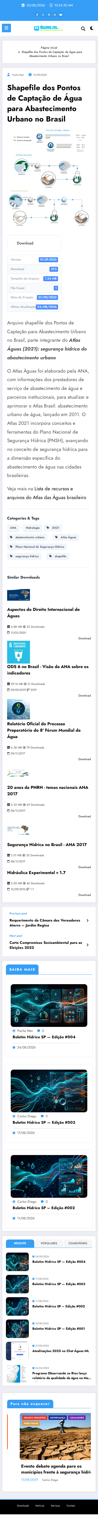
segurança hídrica (26, 556)
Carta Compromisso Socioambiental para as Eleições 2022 (46, 945)
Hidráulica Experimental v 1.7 (36, 873)
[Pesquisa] (83, 29)
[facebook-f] (37, 15)
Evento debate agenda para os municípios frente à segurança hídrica (45, 1469)
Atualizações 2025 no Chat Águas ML (60, 1351)
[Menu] (6, 28)
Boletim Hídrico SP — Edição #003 (44, 1122)
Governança (45, 1417)
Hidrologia (32, 528)
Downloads (23, 1505)
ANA (13, 528)
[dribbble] (49, 15)
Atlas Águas (67, 537)
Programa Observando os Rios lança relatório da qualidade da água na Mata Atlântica (61, 1376)
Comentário (78, 1243)
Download (25, 243)
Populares (49, 1243)
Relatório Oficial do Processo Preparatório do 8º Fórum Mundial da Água (44, 730)
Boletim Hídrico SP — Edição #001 (58, 1328)
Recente (20, 1243)
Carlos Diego (26, 1116)
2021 (54, 528)
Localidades (64, 1417)
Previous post (18, 913)
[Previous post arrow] (87, 920)
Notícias (39, 1505)
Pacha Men (18, 75)
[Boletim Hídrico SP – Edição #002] (49, 1176)
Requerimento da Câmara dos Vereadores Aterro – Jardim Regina (45, 923)
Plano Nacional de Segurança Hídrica (38, 547)
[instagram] (55, 15)
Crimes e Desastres (22, 1417)
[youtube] (61, 15)
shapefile (59, 556)
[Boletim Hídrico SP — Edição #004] (49, 1005)
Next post (16, 935)
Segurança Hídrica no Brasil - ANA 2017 (47, 845)
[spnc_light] (92, 29)
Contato (71, 1505)
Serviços (55, 1505)
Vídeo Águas (18, 1423)
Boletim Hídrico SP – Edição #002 (44, 1208)
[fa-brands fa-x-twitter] (43, 15)
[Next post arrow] (87, 945)
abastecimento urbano (28, 537)
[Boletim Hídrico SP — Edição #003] (49, 1091)
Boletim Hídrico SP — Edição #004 (44, 1037)
